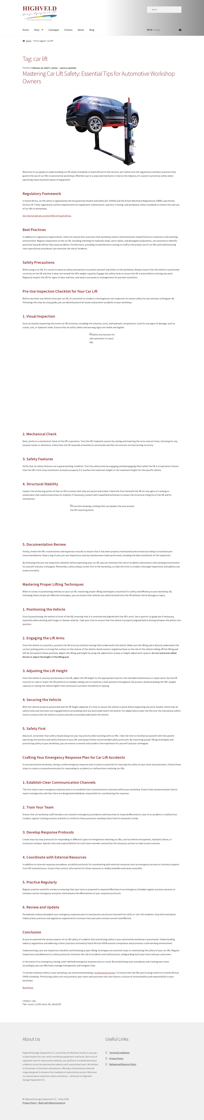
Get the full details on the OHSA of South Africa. (47, 215)
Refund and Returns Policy (122, 1064)
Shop (36, 29)
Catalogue (53, 29)
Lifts (34, 1000)
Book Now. (28, 987)
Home (26, 29)
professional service (105, 972)
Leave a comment (68, 67)
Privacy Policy (116, 1058)
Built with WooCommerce (52, 1102)
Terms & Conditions (119, 1052)
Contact (68, 29)
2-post (31, 1004)
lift (49, 1004)
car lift (38, 1004)
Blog (91, 29)
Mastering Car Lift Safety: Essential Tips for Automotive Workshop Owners (99, 77)
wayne (54, 67)
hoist (44, 1004)
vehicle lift (56, 1004)
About (81, 29)
